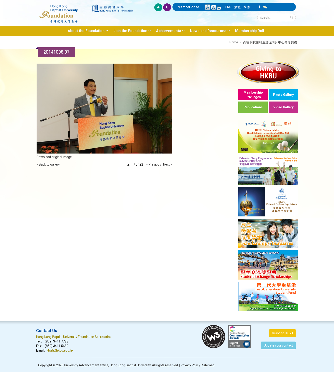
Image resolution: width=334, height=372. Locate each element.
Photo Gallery (283, 95)
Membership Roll (249, 31)
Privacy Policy (190, 365)
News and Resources (208, 31)
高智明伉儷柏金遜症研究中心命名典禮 (270, 42)
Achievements (168, 31)
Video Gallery (283, 107)
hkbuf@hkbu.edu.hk (59, 350)
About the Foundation (86, 31)
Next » (167, 164)
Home (233, 42)
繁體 (237, 7)
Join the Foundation (130, 31)
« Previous (153, 164)
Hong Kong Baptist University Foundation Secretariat (73, 337)
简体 (247, 7)
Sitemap (208, 365)
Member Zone (188, 7)
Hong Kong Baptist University (130, 365)
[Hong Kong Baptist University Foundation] (63, 11)
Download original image (54, 157)
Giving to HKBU (282, 333)
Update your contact (278, 345)
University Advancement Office (86, 365)
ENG (228, 7)
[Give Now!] (268, 71)
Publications (253, 107)
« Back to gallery (48, 164)
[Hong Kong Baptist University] (112, 8)
